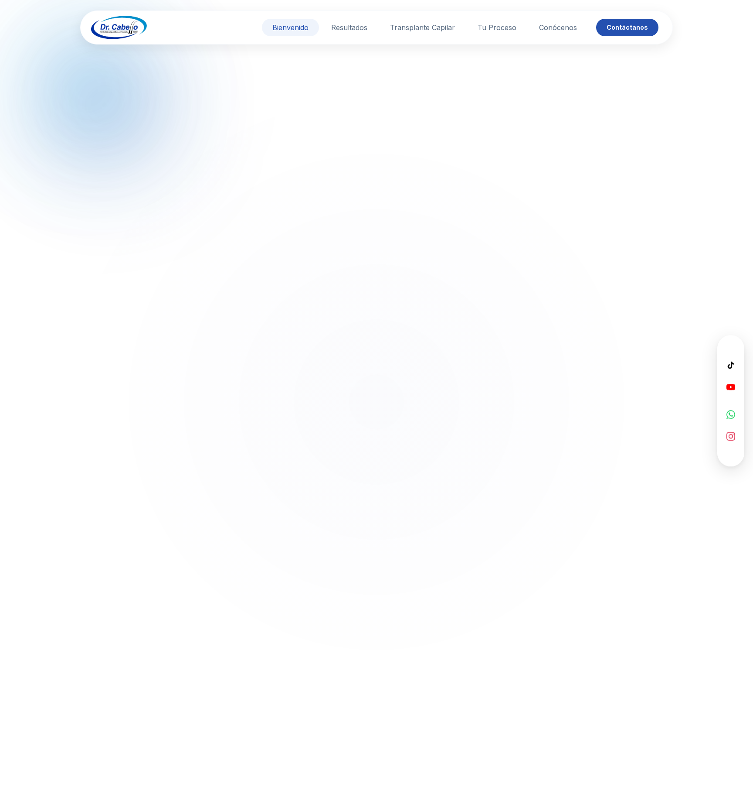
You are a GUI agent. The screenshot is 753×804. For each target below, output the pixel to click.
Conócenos (558, 27)
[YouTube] (731, 386)
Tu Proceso (497, 27)
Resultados (349, 27)
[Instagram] (731, 436)
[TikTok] (731, 365)
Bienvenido (290, 27)
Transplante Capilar (422, 27)
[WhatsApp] (731, 414)
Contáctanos (627, 27)
